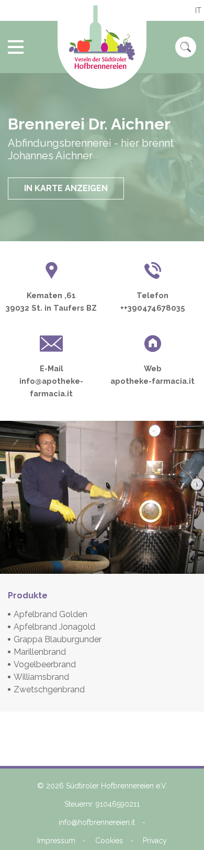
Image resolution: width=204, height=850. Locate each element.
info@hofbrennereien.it (97, 822)
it (198, 10)
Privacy (155, 840)
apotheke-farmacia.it (152, 380)
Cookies (109, 840)
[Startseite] (102, 44)
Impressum (56, 840)
